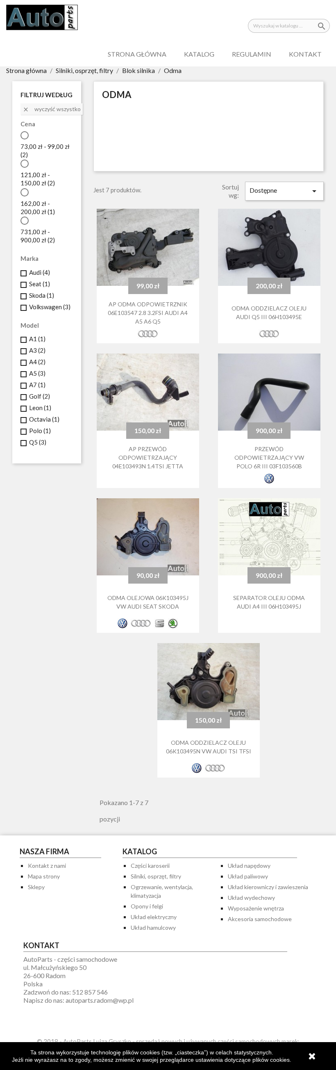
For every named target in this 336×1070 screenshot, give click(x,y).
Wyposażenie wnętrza (256, 908)
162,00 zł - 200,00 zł (37, 207)
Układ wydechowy (251, 897)
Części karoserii (150, 865)
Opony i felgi (147, 906)
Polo (40, 430)
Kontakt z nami (47, 865)
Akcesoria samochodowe (260, 918)
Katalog (199, 54)
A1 (37, 338)
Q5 (37, 442)
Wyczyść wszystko (52, 109)
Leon (40, 407)
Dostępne (284, 191)
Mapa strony (44, 876)
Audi (39, 272)
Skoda (41, 295)
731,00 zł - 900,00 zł (37, 236)
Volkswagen (49, 306)
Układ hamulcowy (153, 927)
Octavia (44, 419)
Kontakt (305, 54)
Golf (39, 396)
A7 (37, 384)
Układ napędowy (249, 865)
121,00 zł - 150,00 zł (37, 179)
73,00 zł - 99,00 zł (45, 150)
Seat (39, 283)
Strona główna (137, 54)
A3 (37, 350)
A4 (37, 361)
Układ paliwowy (248, 876)
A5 (37, 373)
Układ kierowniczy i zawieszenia (268, 886)
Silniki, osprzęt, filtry (156, 876)
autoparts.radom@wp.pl (100, 1000)
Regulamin (251, 54)
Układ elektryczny (154, 916)
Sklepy (36, 886)
